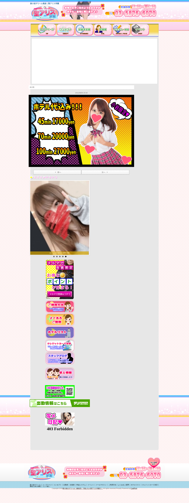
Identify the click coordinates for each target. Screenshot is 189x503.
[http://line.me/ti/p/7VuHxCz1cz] (60, 406)
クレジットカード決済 (149, 500)
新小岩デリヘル (35, 500)
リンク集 (46, 501)
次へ (103, 172)
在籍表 (72, 500)
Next (92, 224)
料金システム (81, 500)
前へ (59, 172)
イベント (91, 500)
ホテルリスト (135, 500)
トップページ (47, 500)
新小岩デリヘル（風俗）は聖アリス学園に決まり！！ (48, 14)
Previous (27, 224)
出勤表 (65, 500)
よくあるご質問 (123, 500)
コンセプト (57, 500)
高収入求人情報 (35, 501)
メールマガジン (101, 500)
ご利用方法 (112, 500)
